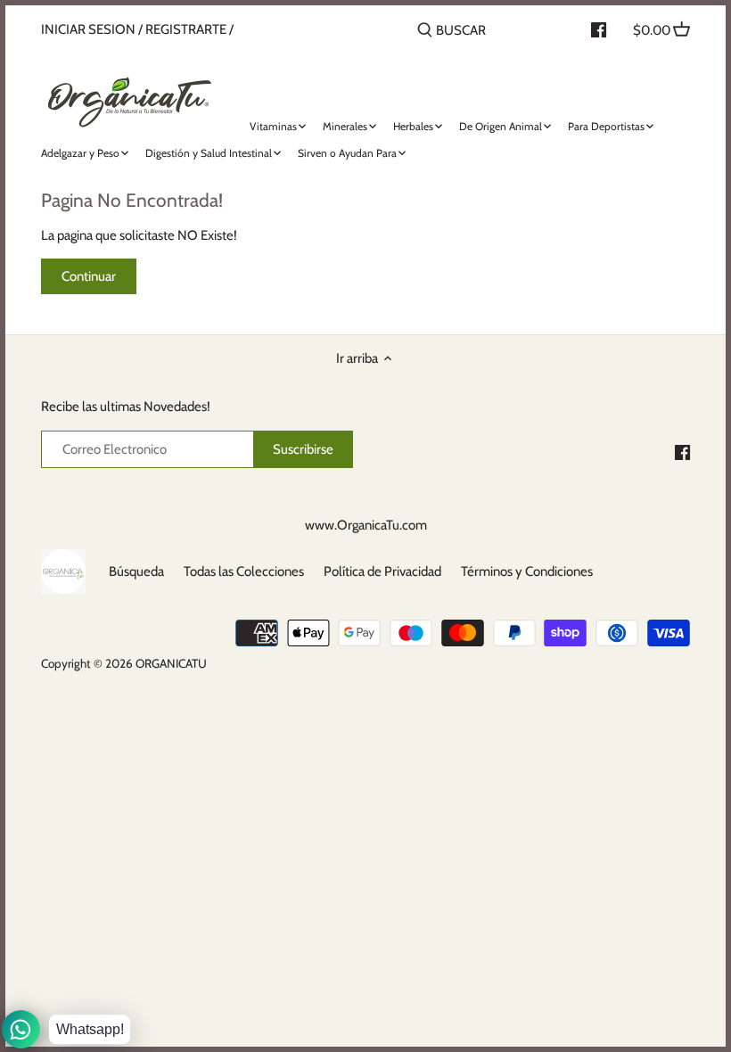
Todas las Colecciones (244, 571)
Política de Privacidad (382, 571)
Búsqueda (136, 571)
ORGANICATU (171, 663)
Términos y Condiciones (527, 571)
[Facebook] (682, 451)
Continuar (89, 276)
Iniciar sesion (88, 29)
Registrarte (185, 29)
